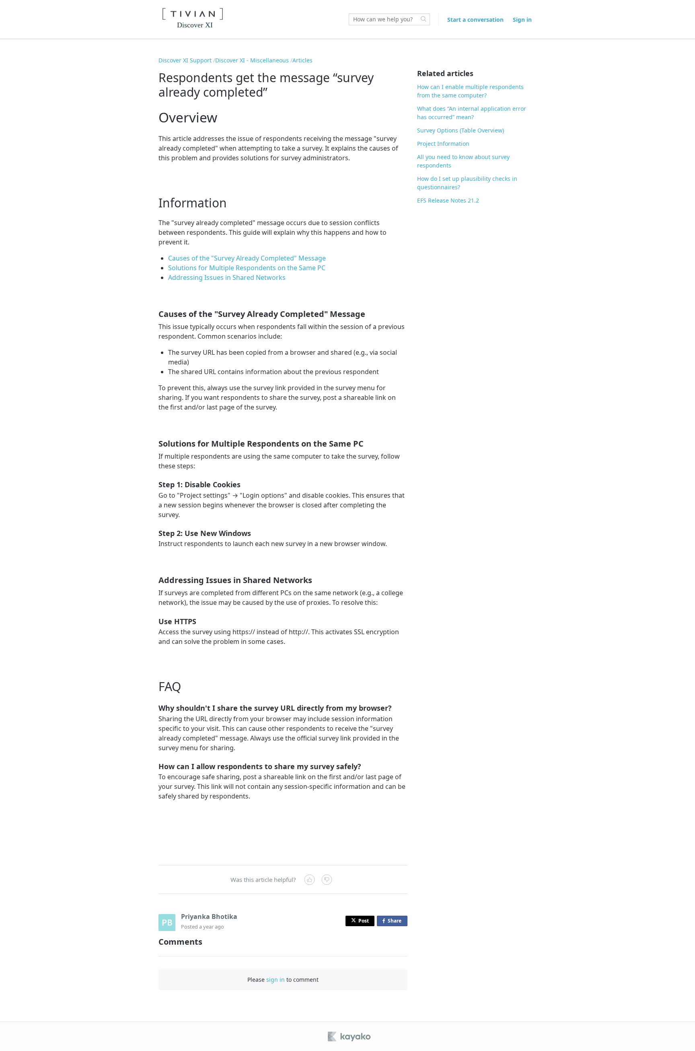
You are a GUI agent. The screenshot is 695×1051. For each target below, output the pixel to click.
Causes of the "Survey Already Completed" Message (247, 258)
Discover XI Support (185, 60)
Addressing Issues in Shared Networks (227, 277)
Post (363, 920)
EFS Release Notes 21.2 (448, 200)
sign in (275, 979)
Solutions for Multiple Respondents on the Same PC (246, 267)
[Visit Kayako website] (350, 1036)
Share (396, 921)
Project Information (443, 143)
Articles (302, 60)
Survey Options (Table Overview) (460, 130)
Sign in (522, 19)
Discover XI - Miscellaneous (252, 60)
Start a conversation (475, 19)
